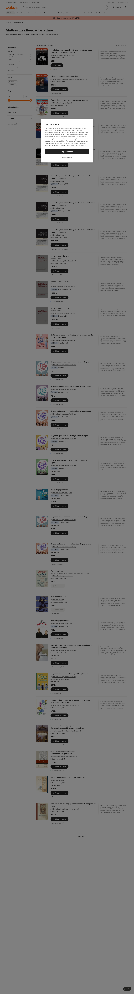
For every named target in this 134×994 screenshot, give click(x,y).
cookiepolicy (81, 145)
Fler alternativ (67, 157)
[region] (67, 140)
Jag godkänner (67, 152)
